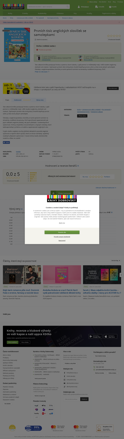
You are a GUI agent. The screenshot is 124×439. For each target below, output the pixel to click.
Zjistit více (62, 223)
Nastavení (62, 240)
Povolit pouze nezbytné (62, 236)
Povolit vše (62, 232)
